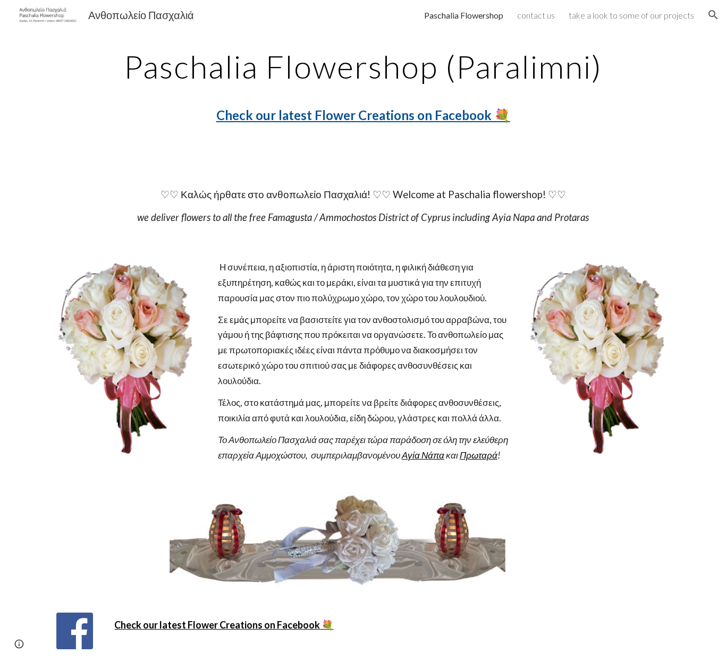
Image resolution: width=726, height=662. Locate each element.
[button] (713, 15)
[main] (363, 92)
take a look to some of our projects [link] (631, 15)
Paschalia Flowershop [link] (463, 15)
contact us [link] (536, 15)
